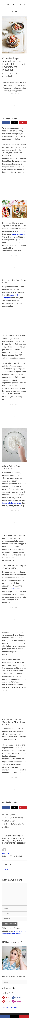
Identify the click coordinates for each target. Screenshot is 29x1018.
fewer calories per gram (11, 503)
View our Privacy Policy (9, 1007)
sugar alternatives (19, 234)
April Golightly (14, 4)
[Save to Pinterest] (24, 1016)
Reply (6, 870)
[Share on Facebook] (6, 122)
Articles (7, 815)
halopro (5, 853)
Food (13, 815)
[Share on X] (14, 122)
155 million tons (14, 589)
